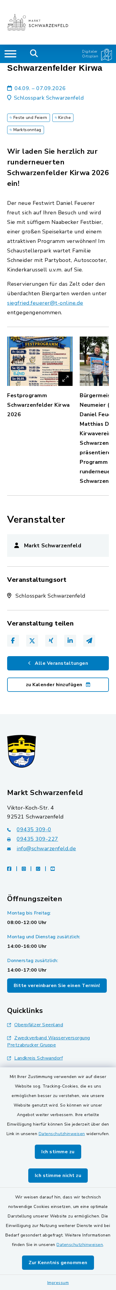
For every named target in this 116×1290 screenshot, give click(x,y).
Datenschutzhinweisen (62, 1134)
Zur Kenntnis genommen (58, 1262)
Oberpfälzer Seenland (38, 1025)
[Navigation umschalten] (10, 54)
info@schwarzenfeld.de (46, 848)
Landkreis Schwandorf (38, 1058)
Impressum (58, 1283)
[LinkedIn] (70, 641)
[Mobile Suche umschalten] (34, 54)
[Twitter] (32, 641)
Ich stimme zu (58, 1151)
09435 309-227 (37, 839)
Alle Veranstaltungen (61, 663)
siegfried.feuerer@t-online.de (45, 303)
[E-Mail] (89, 641)
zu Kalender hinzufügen (55, 684)
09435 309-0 (34, 829)
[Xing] (51, 641)
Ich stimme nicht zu (58, 1175)
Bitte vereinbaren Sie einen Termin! (57, 985)
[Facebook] (13, 641)
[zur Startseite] (37, 22)
